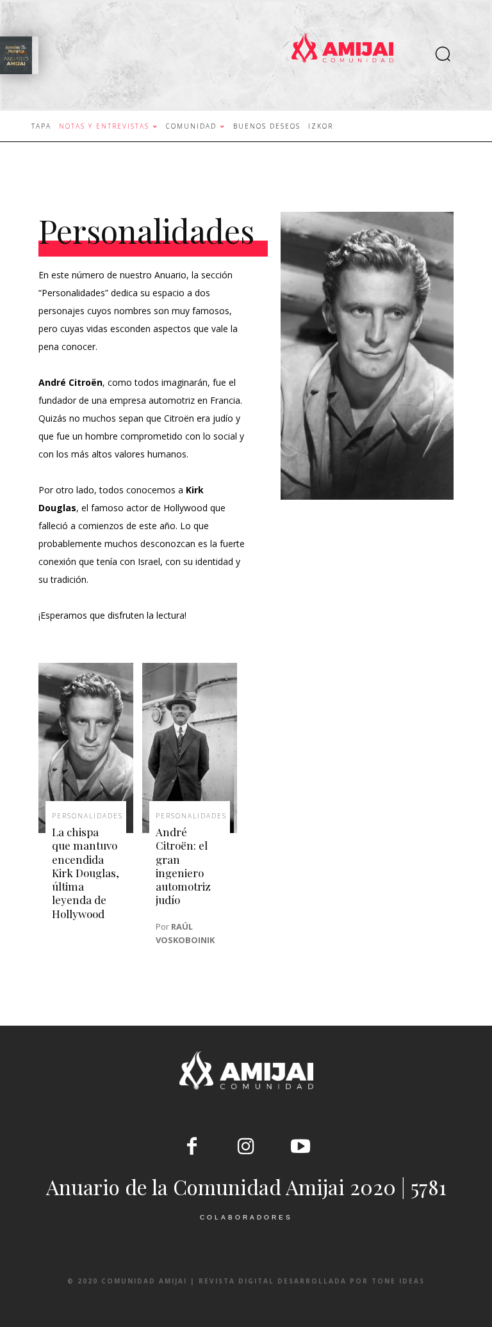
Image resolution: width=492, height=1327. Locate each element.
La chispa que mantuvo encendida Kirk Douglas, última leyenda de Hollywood (85, 873)
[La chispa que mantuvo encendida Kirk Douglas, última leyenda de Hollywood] (85, 748)
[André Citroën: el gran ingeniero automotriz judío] (189, 748)
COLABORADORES (246, 1217)
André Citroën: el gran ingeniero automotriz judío (183, 866)
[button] (443, 56)
